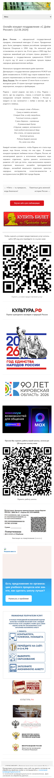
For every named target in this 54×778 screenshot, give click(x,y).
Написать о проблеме (19, 599)
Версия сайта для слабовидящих (27, 203)
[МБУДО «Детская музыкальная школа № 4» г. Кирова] (27, 10)
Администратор (13, 34)
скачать (38, 538)
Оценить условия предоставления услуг (27, 297)
